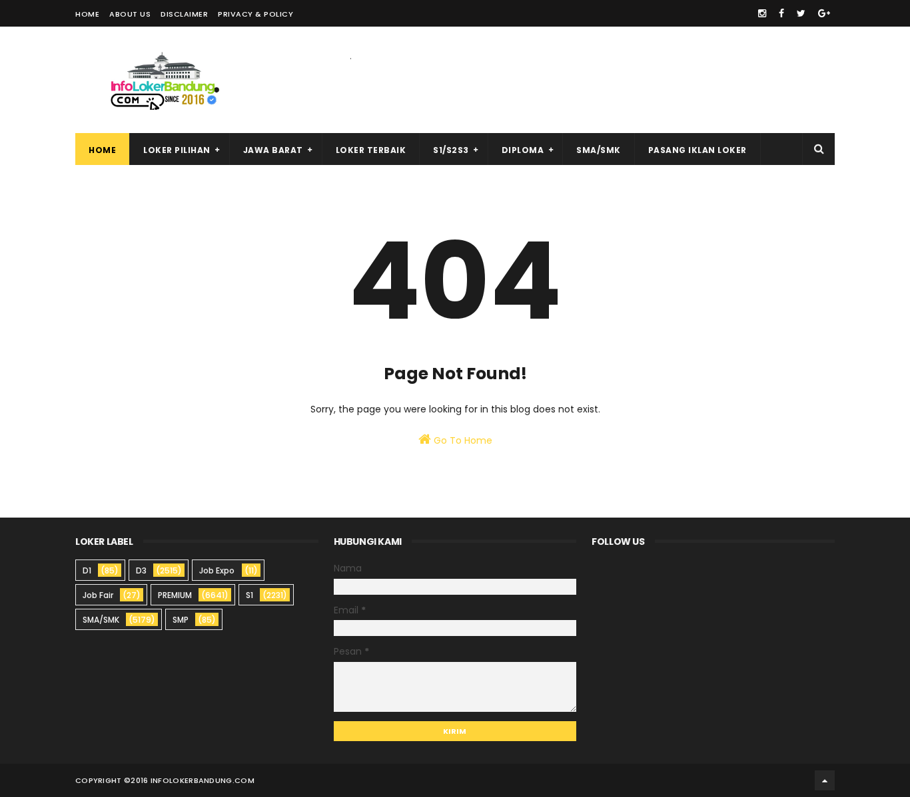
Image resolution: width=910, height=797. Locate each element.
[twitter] (801, 13)
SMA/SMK (598, 150)
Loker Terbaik (371, 150)
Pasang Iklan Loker (697, 150)
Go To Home (461, 440)
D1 (87, 570)
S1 (249, 595)
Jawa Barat (273, 150)
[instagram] (762, 13)
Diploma (523, 150)
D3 (141, 570)
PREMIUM (175, 595)
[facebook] (781, 13)
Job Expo (216, 570)
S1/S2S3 (451, 150)
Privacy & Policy (255, 14)
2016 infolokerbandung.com (192, 780)
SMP (181, 619)
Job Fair (98, 595)
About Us (130, 14)
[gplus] (824, 13)
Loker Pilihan (177, 150)
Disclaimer (184, 14)
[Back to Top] (825, 780)
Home (87, 14)
